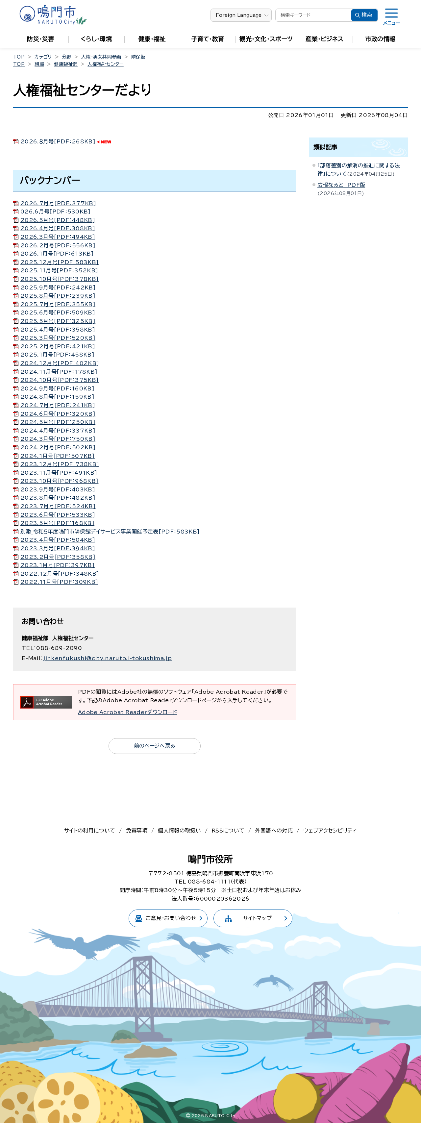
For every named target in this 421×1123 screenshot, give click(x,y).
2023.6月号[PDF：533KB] (57, 514)
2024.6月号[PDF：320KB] (57, 413)
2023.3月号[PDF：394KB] (57, 548)
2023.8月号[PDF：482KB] (57, 497)
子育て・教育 (207, 39)
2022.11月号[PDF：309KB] (59, 582)
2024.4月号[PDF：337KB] (57, 430)
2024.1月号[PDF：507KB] (57, 456)
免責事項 (136, 830)
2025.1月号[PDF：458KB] (57, 354)
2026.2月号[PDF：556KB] (57, 245)
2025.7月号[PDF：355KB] (57, 304)
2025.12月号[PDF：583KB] (59, 262)
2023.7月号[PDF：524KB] (58, 506)
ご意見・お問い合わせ (170, 918)
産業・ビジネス (324, 39)
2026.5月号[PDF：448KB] (57, 220)
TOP (19, 57)
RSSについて (227, 830)
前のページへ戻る (155, 745)
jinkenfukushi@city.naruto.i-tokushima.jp (107, 658)
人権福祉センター (105, 64)
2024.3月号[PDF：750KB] (57, 438)
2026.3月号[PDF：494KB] (57, 236)
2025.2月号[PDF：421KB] (57, 346)
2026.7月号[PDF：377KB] (58, 203)
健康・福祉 (152, 39)
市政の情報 (380, 39)
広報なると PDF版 (341, 184)
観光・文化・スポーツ (266, 39)
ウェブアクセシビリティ (330, 830)
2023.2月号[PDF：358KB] (57, 557)
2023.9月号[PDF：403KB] (57, 489)
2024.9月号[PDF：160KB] (57, 388)
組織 (39, 64)
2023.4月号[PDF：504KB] (57, 539)
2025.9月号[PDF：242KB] (58, 287)
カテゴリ (43, 57)
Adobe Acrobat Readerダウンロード (127, 712)
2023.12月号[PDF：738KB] (59, 464)
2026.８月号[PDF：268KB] (57, 141)
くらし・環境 (96, 39)
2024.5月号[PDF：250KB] (57, 422)
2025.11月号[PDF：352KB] (59, 270)
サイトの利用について (89, 830)
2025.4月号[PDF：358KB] (57, 329)
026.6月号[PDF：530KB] (55, 211)
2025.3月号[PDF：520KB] (57, 337)
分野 (66, 57)
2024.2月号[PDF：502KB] (58, 447)
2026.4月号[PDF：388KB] (57, 228)
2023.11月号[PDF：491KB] (58, 472)
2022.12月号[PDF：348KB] (59, 573)
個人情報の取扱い (179, 830)
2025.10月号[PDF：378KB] (59, 279)
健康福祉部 (66, 64)
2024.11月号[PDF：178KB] (58, 371)
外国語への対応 (274, 830)
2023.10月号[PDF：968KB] (59, 481)
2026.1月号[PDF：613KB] (57, 253)
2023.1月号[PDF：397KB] (57, 565)
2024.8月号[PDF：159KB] (57, 396)
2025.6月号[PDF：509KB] (57, 312)
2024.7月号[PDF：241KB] (57, 405)
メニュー (391, 23)
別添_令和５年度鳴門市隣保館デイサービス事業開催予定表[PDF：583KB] (110, 531)
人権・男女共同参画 (101, 57)
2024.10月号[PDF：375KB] (59, 380)
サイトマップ (257, 918)
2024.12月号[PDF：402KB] (59, 363)
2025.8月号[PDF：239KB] (57, 295)
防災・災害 (40, 39)
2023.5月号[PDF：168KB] (57, 523)
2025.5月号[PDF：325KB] (57, 321)
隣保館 (138, 57)
